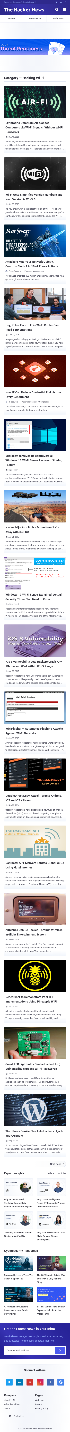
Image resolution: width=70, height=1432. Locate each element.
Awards (38, 1404)
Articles (62, 1173)
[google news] (60, 1382)
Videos (51, 1173)
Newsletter (35, 18)
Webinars (58, 18)
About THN (9, 1400)
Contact (8, 1408)
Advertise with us (12, 1404)
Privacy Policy (41, 1408)
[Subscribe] (60, 1350)
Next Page (57, 1164)
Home (11, 18)
